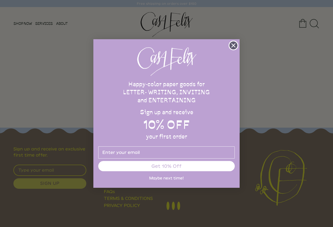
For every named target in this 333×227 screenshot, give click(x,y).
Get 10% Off (166, 166)
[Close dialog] (233, 45)
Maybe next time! (166, 178)
